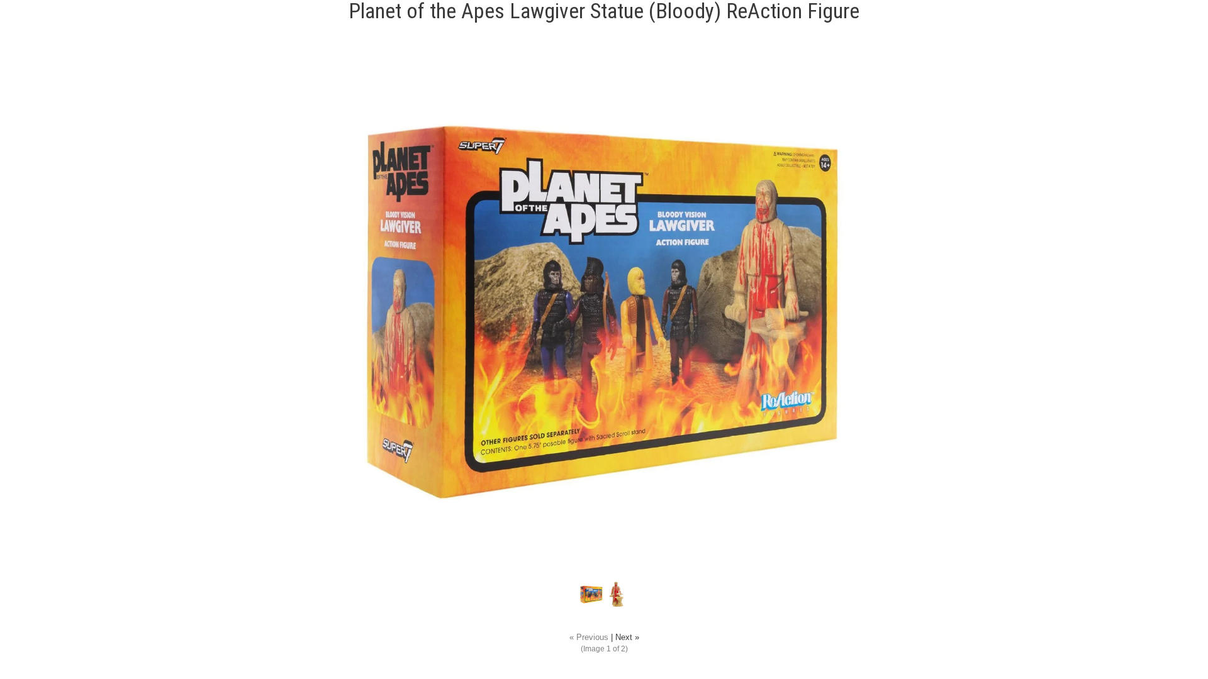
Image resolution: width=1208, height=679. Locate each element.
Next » (627, 637)
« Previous (588, 637)
